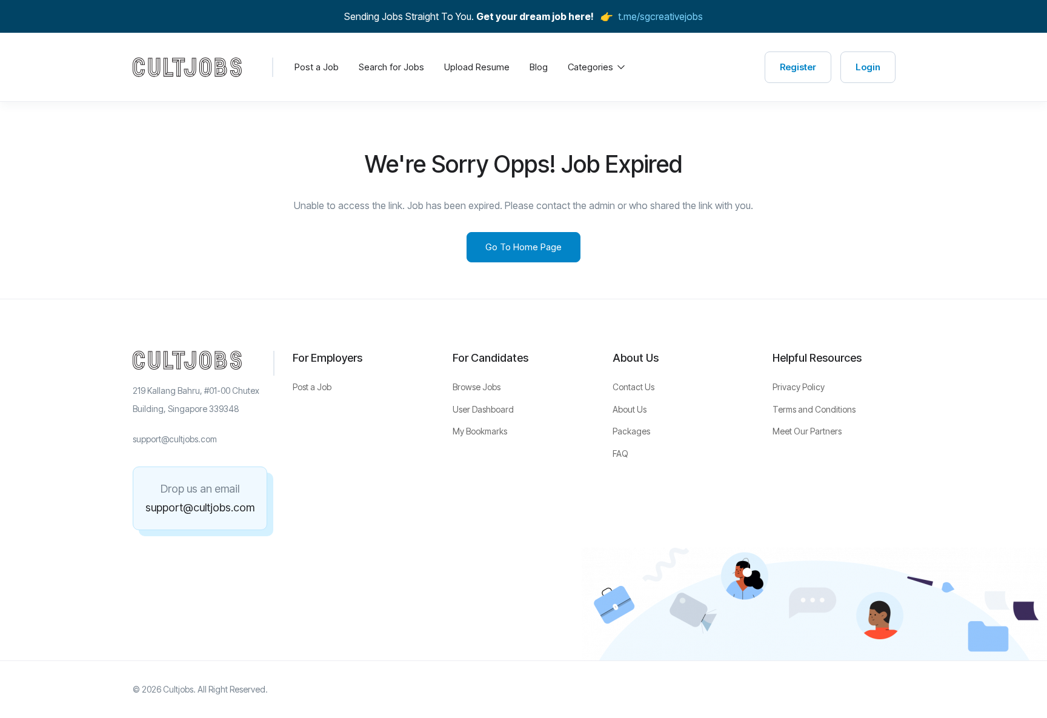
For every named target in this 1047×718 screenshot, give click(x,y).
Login (868, 67)
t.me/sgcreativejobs (660, 16)
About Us (629, 409)
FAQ (620, 453)
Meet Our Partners (807, 431)
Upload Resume (477, 67)
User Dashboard (483, 409)
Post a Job (316, 67)
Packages (631, 431)
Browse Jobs (476, 387)
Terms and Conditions (814, 409)
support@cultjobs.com (199, 507)
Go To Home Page (523, 247)
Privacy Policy (799, 387)
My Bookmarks (480, 431)
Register (798, 67)
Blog (539, 67)
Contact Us (633, 387)
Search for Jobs (391, 67)
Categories (592, 67)
